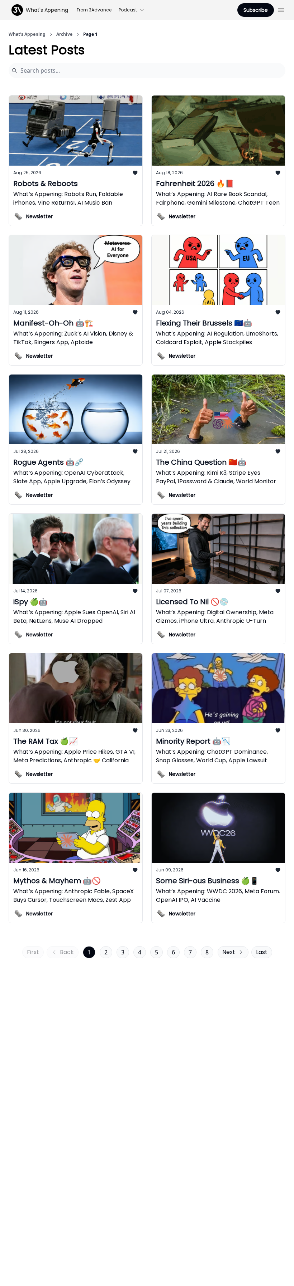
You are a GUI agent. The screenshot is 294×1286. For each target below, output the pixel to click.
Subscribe (255, 10)
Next (228, 952)
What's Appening (27, 34)
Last (261, 952)
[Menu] (281, 9)
